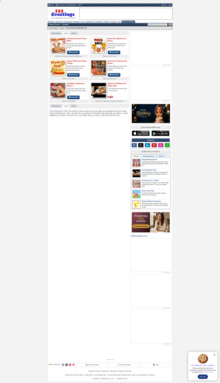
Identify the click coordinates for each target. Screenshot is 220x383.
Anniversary (68, 22)
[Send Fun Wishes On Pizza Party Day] (98, 45)
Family (106, 22)
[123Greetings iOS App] (141, 133)
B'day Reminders (93, 364)
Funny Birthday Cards (149, 170)
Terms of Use (69, 375)
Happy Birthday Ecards (149, 159)
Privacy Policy (78, 375)
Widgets (121, 371)
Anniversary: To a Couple (150, 180)
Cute (119, 22)
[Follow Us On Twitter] (140, 145)
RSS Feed (128, 371)
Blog (79, 5)
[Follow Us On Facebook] (134, 145)
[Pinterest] (70, 365)
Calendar (65, 25)
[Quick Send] (52, 52)
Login (169, 5)
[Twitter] (67, 365)
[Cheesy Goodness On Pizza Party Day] (98, 68)
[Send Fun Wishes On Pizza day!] (98, 90)
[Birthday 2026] (151, 113)
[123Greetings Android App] (160, 133)
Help (133, 375)
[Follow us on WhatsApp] (167, 145)
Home (52, 5)
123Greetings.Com (138, 236)
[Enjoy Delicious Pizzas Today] (58, 68)
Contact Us (151, 375)
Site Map (91, 371)
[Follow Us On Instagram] (160, 145)
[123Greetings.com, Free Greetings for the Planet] (63, 13)
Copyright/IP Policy (100, 375)
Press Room (114, 371)
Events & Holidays (128, 22)
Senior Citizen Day (148, 191)
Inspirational (90, 22)
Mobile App (72, 5)
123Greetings (53, 28)
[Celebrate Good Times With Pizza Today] (58, 45)
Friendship (99, 22)
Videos (73, 33)
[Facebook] (63, 365)
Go (170, 24)
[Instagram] (73, 365)
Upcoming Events (149, 156)
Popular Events (54, 25)
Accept (203, 377)
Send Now (74, 52)
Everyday (76, 22)
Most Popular (56, 33)
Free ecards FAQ (142, 375)
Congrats (113, 22)
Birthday (51, 22)
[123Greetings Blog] (151, 222)
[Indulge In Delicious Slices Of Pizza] (58, 90)
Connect (61, 5)
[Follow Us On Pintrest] (154, 145)
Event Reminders (125, 364)
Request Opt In (126, 375)
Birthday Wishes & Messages (151, 201)
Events (62, 28)
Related (161, 156)
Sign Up (164, 5)
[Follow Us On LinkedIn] (147, 145)
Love (82, 22)
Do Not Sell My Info (114, 375)
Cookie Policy (89, 375)
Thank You (59, 22)
